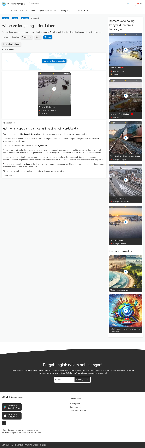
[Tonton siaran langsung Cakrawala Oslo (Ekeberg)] (125, 112)
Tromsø (123, 244)
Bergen (123, 159)
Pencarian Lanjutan (11, 44)
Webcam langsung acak (64, 11)
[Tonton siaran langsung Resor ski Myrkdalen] (54, 105)
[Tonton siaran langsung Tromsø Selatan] (125, 238)
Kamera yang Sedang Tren (40, 11)
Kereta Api (116, 74)
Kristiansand (125, 201)
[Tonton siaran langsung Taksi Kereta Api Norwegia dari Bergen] (125, 154)
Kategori (23, 11)
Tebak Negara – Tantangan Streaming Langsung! (125, 330)
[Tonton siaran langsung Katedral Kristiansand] (125, 196)
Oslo (122, 117)
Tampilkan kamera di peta (54, 61)
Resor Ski (44, 114)
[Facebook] (4, 423)
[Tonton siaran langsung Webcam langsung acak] (125, 288)
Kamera (14, 11)
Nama (38, 37)
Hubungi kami (75, 404)
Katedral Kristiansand (118, 198)
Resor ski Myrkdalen (47, 107)
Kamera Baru (82, 11)
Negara (14, 18)
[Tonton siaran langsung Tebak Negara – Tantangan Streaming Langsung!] (125, 326)
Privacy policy (75, 407)
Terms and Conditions (78, 411)
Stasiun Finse (116, 68)
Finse (122, 71)
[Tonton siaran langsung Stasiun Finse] (125, 65)
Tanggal (48, 37)
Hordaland (53, 110)
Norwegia (25, 18)
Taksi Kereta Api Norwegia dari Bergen (125, 156)
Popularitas (26, 37)
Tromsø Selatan (116, 240)
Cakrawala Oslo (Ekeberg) (121, 114)
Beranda (5, 18)
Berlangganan (82, 380)
